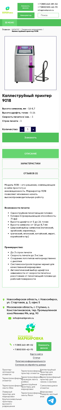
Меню (10, 22)
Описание (30, 153)
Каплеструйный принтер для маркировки (48, 372)
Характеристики (30, 163)
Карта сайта (36, 354)
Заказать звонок (25, 7)
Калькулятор (26, 15)
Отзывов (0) (30, 173)
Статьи (36, 358)
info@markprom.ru (46, 10)
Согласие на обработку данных (30, 365)
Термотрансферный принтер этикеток (31, 372)
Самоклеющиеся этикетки (48, 386)
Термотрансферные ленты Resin (31, 394)
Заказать (30, 137)
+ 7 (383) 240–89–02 (48, 4)
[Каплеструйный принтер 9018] (30, 62)
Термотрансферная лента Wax (12, 386)
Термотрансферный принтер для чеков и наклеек (50, 379)
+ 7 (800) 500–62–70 (48, 7)
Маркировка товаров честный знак (49, 394)
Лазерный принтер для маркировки (8, 394)
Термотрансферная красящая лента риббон (31, 379)
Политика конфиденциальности (30, 361)
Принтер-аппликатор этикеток (8, 372)
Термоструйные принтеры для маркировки (29, 386)
